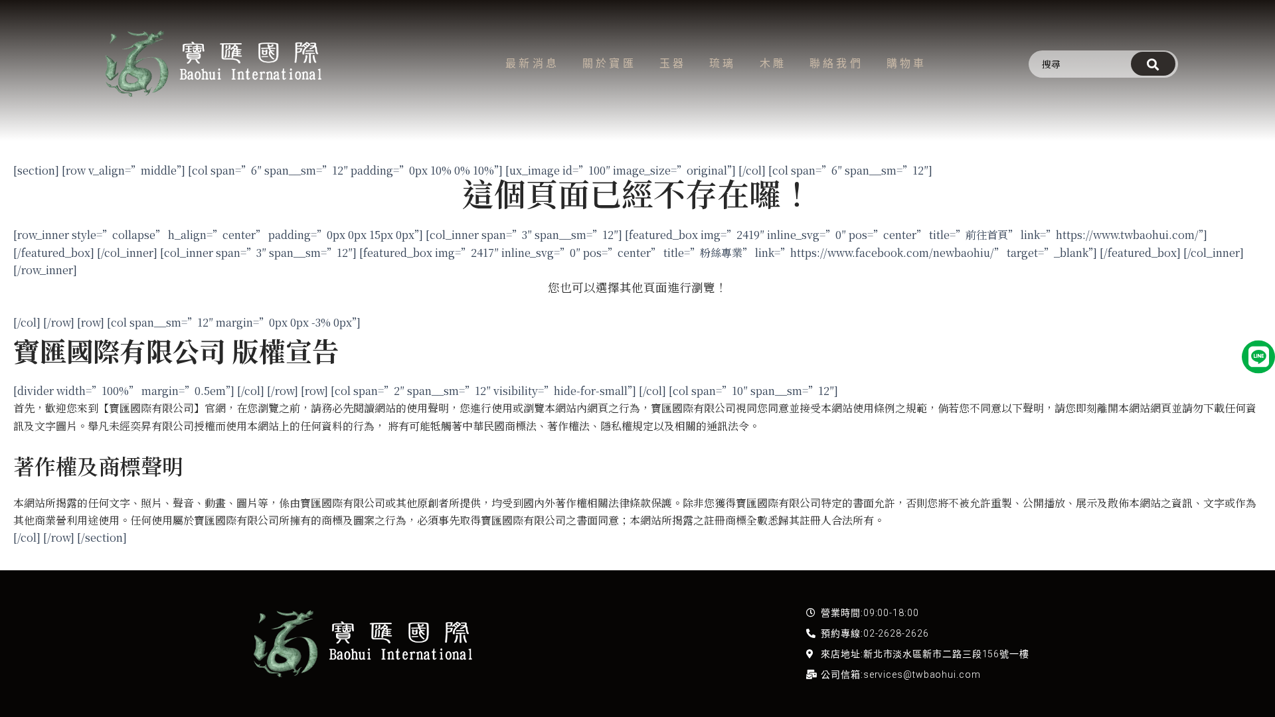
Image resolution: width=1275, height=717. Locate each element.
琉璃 (722, 63)
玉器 (672, 63)
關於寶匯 (609, 63)
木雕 (773, 63)
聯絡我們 (836, 63)
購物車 (907, 63)
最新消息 (532, 63)
